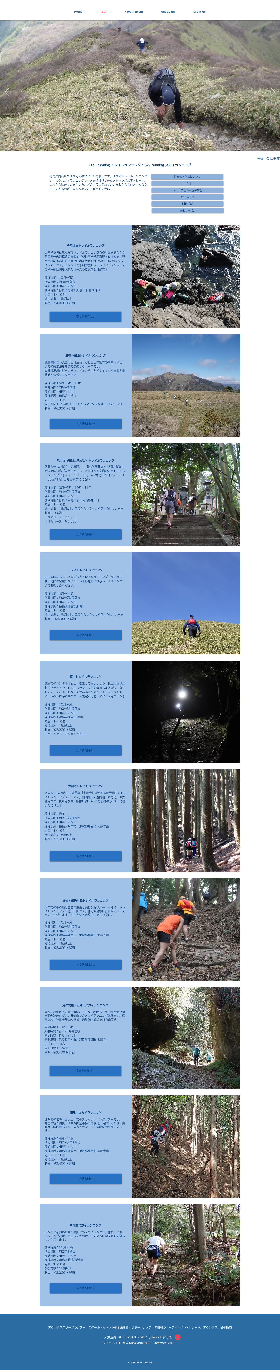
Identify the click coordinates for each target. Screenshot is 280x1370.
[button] (187, 176)
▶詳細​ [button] (58, 512)
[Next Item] (273, 92)
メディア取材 (154, 1327)
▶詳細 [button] (70, 303)
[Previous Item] (7, 92)
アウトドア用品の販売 (217, 1327)
